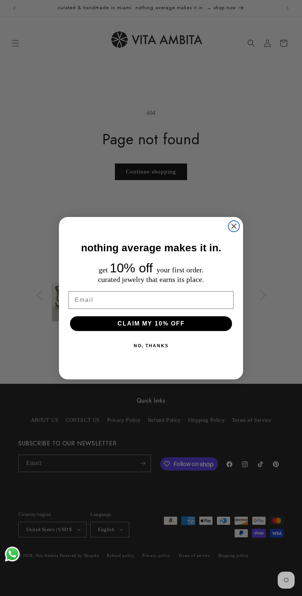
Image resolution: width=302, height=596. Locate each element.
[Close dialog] (233, 226)
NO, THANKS (151, 345)
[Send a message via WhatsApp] (12, 554)
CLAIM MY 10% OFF (151, 323)
